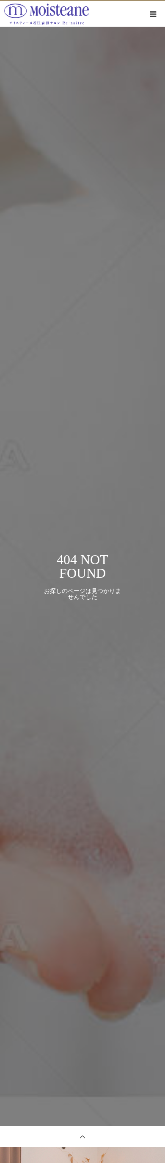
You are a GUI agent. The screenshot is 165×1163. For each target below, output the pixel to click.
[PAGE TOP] (82, 1136)
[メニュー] (152, 14)
